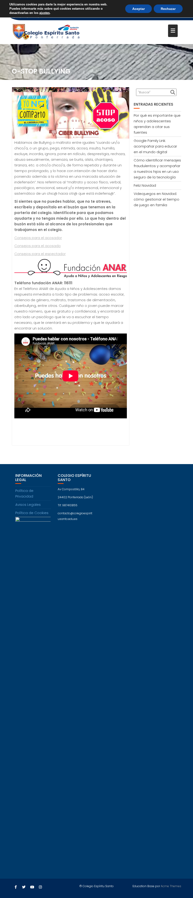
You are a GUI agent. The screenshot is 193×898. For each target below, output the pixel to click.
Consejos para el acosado (37, 236)
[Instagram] (40, 878)
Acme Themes (171, 877)
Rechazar (168, 9)
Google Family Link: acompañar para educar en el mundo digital (155, 137)
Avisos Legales (28, 495)
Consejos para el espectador (40, 244)
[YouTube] (32, 878)
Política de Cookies (31, 503)
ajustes (44, 13)
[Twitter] (24, 878)
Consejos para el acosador (38, 228)
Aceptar (138, 9)
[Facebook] (15, 878)
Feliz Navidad (145, 176)
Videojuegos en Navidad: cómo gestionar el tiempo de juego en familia (156, 190)
